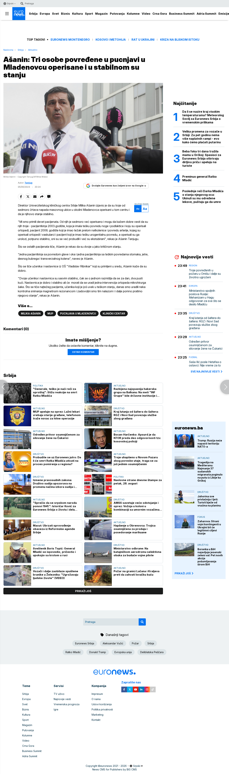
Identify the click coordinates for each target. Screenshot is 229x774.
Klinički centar (114, 313)
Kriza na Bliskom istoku (179, 39)
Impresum (97, 693)
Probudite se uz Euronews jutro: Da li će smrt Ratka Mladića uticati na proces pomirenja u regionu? (57, 461)
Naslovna (8, 50)
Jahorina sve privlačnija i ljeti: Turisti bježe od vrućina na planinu (209, 501)
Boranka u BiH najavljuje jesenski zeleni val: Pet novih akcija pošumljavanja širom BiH (210, 557)
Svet (55, 13)
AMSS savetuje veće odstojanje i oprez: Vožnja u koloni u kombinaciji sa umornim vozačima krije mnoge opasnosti (136, 506)
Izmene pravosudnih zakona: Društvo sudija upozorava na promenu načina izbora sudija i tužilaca (53, 483)
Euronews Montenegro (70, 39)
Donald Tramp (97, 652)
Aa (137, 208)
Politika (38, 385)
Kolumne (133, 13)
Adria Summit (206, 13)
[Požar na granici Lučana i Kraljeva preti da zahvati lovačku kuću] (98, 575)
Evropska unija (123, 652)
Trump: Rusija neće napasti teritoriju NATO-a (210, 443)
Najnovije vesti (62, 699)
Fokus (201, 517)
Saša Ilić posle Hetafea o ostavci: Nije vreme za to (205, 363)
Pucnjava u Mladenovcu (78, 313)
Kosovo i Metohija (111, 39)
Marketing (97, 714)
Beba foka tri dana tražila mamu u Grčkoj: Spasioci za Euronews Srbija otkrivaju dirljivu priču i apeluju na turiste (201, 158)
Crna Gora (159, 13)
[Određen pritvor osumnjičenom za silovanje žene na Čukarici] (17, 438)
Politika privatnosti (102, 709)
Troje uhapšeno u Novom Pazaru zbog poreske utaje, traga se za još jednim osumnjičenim (136, 461)
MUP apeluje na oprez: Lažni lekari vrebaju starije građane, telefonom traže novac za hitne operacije (57, 415)
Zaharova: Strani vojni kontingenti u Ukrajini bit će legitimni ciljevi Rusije (209, 527)
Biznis (65, 13)
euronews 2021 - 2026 (113, 765)
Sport (89, 13)
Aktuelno (32, 50)
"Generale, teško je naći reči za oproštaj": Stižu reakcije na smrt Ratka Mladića (55, 392)
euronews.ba (189, 428)
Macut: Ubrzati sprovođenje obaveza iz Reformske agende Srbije (54, 529)
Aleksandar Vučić (113, 643)
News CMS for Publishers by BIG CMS (114, 769)
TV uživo (59, 693)
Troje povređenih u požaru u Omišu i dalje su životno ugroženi (205, 274)
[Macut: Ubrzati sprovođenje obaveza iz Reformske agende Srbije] (17, 530)
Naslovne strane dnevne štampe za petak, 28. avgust (138, 481)
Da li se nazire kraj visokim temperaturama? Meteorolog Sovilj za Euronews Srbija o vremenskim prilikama (203, 117)
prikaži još (83, 591)
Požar (135, 643)
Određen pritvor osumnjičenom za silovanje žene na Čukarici (56, 436)
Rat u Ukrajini (142, 39)
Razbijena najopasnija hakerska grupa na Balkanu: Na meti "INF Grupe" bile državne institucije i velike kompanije (135, 392)
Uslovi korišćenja (102, 704)
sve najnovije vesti (205, 371)
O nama (96, 699)
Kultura (77, 13)
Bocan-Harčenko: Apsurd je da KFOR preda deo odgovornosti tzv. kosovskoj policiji (137, 438)
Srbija (33, 13)
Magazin (101, 13)
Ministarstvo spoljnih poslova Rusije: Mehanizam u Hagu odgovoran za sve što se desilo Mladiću (205, 297)
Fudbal (193, 357)
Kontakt (96, 719)
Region (193, 265)
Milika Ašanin (31, 313)
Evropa (45, 13)
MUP (50, 313)
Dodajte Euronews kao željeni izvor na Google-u (119, 185)
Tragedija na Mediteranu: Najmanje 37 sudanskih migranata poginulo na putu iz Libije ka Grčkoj (210, 471)
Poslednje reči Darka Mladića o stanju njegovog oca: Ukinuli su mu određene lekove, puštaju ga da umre (202, 196)
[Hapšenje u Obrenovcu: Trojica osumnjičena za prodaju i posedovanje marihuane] (98, 530)
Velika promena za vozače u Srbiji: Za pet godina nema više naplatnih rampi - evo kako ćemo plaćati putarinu (202, 137)
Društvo (119, 408)
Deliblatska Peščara (152, 652)
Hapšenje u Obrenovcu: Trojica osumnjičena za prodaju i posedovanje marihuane (134, 529)
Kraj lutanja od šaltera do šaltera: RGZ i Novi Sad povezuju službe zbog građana (136, 415)
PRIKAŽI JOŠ (183, 573)
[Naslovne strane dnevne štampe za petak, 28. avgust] (98, 484)
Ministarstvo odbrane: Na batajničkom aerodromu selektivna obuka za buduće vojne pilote (137, 552)
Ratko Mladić (73, 652)
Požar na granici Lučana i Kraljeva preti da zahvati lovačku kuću (136, 572)
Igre (56, 709)
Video (146, 13)
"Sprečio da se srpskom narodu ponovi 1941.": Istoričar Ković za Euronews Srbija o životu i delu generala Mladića (55, 506)
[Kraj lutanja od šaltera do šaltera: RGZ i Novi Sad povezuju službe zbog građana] (98, 416)
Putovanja (117, 13)
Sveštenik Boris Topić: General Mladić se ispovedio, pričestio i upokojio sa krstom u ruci (54, 552)
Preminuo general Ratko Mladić (199, 178)
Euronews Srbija (84, 643)
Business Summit (181, 13)
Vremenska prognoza (66, 704)
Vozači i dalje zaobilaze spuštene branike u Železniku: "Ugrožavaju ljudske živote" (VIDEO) (55, 574)
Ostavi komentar (83, 352)
